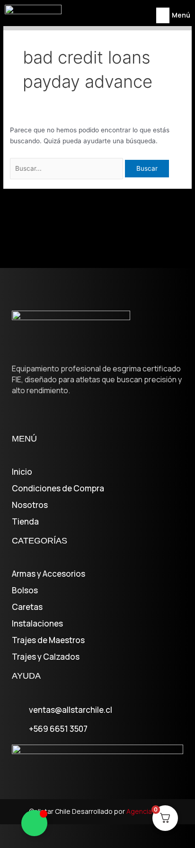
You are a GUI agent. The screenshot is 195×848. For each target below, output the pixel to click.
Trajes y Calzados (46, 657)
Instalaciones (37, 623)
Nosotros (30, 505)
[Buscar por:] (67, 168)
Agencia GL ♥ (146, 811)
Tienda (25, 521)
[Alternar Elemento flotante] (34, 823)
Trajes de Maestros (48, 640)
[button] (162, 15)
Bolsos (25, 590)
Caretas (27, 607)
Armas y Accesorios (48, 574)
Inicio (22, 472)
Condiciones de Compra (58, 488)
